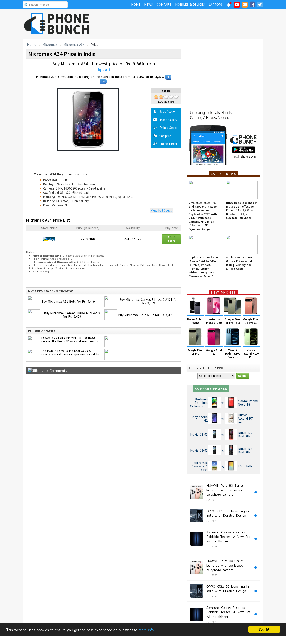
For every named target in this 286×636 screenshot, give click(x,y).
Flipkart (103, 69)
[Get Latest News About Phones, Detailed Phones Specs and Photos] (35, 24)
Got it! (264, 629)
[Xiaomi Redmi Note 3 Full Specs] (111, 355)
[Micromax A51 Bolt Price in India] (34, 302)
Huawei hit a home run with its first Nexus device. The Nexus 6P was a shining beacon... (70, 339)
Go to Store (171, 238)
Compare (165, 136)
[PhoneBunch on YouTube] (237, 6)
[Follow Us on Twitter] (259, 5)
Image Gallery (168, 120)
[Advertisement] (187, 24)
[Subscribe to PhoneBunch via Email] (245, 5)
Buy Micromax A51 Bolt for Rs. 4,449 (68, 301)
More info (146, 629)
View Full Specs (161, 210)
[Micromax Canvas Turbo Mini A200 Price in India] (34, 315)
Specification (167, 112)
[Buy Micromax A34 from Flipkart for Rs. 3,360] (49, 239)
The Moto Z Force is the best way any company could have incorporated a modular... (71, 352)
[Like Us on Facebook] (252, 5)
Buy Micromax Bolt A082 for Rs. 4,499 (145, 315)
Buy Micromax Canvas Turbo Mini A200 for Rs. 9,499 (72, 315)
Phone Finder (168, 144)
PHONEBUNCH (68, 24)
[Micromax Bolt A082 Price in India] (111, 315)
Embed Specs (168, 128)
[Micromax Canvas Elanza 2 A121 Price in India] (111, 302)
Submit (242, 375)
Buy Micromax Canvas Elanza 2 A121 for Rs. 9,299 (148, 301)
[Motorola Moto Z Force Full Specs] (34, 355)
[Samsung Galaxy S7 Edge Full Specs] (111, 342)
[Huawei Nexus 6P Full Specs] (34, 342)
